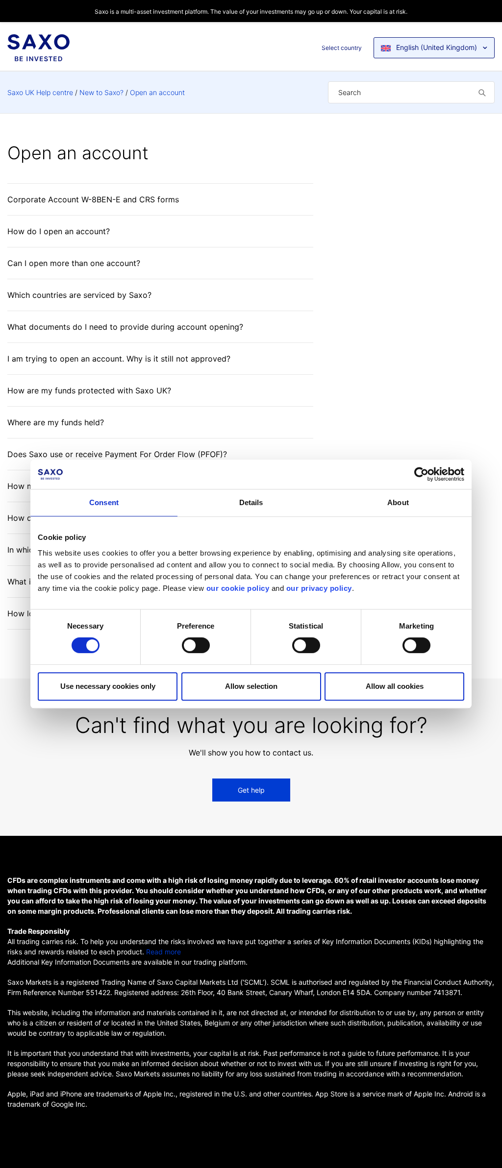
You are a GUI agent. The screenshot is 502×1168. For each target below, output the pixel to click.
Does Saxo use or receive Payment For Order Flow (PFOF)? (117, 454)
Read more (163, 952)
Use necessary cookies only (107, 686)
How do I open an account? (58, 231)
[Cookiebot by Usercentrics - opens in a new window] (421, 474)
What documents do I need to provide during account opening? (125, 327)
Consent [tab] (104, 502)
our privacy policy (319, 588)
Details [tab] (251, 502)
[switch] (196, 645)
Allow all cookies (395, 686)
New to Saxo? (101, 92)
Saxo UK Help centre (40, 92)
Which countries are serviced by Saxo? (79, 295)
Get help (251, 790)
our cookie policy (238, 588)
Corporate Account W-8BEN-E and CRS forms (93, 199)
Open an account (157, 92)
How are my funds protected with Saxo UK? (89, 390)
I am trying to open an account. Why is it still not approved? (118, 359)
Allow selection (251, 686)
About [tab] (398, 502)
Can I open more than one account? (73, 263)
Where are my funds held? (55, 422)
